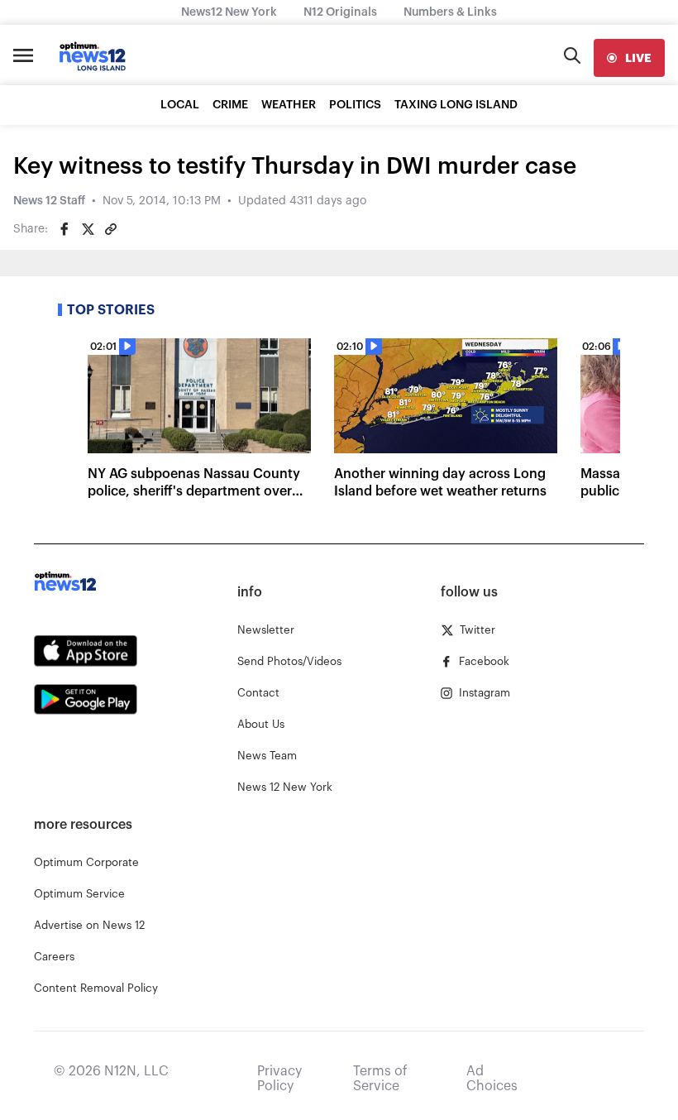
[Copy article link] (110, 229)
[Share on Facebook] (64, 229)
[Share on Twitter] (87, 229)
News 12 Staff (49, 201)
